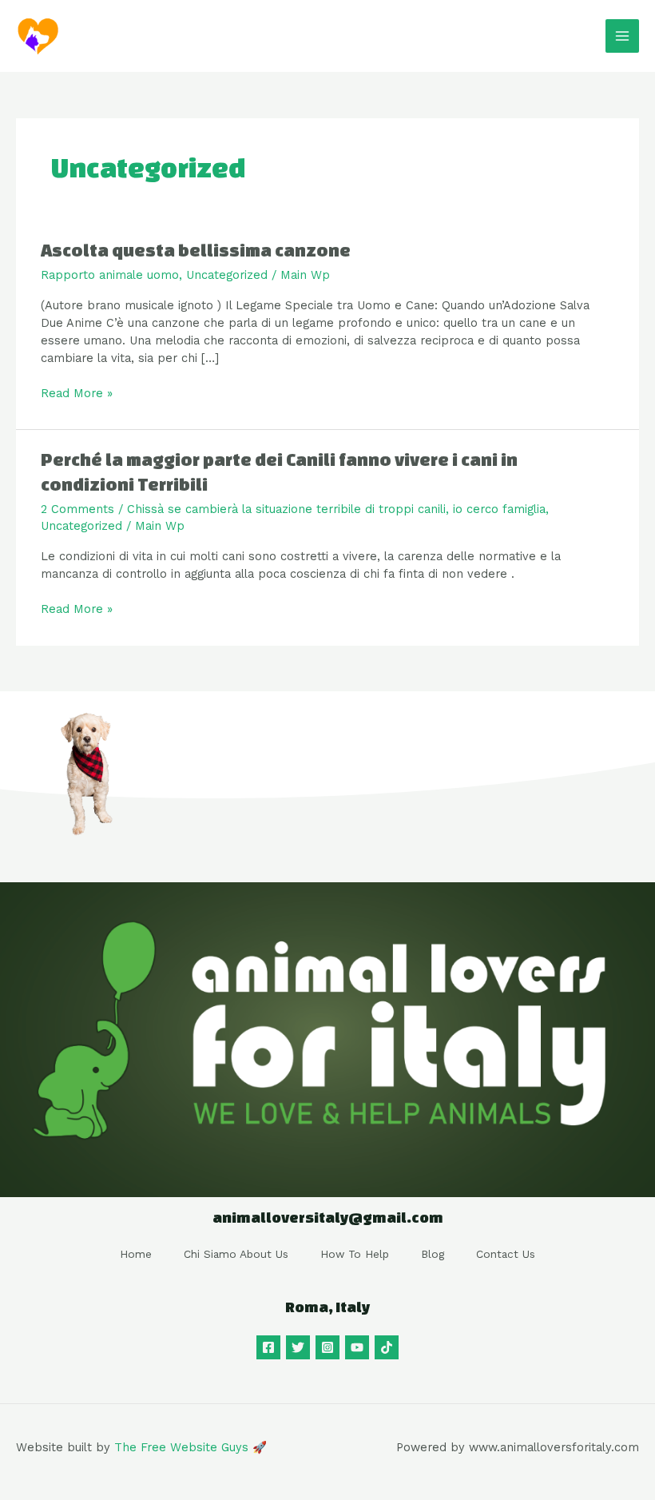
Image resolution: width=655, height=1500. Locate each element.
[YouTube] (357, 1347)
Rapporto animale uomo (110, 275)
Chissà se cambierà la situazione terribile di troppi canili (286, 509)
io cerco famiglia (499, 509)
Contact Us (505, 1253)
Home (136, 1253)
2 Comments (77, 509)
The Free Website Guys (181, 1447)
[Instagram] (327, 1347)
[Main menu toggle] (622, 36)
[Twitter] (298, 1347)
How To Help (354, 1253)
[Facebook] (268, 1347)
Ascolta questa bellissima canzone (196, 250)
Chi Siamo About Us (236, 1253)
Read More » (77, 392)
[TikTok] (387, 1347)
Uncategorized (227, 275)
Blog (432, 1253)
